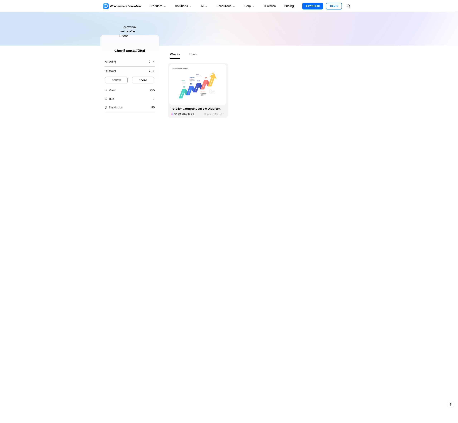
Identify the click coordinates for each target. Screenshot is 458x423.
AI (202, 6)
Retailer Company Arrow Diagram (196, 109)
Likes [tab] (193, 54)
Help (247, 6)
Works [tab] (175, 54)
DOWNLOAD (313, 6)
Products (156, 6)
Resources (224, 6)
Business (270, 6)
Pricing (289, 6)
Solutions (181, 6)
